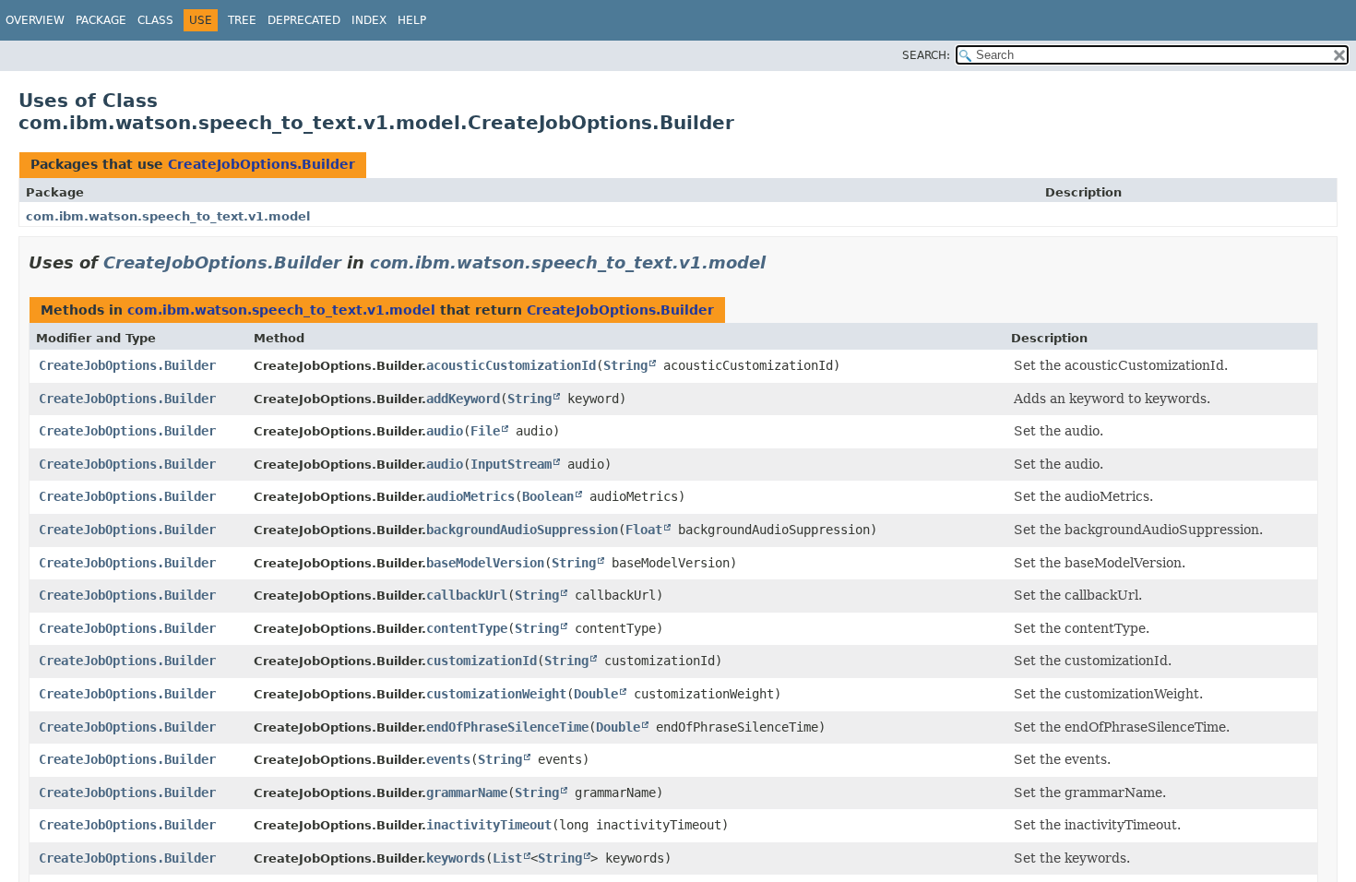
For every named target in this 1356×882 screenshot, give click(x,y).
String (625, 365)
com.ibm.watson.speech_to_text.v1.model (168, 216)
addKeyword (463, 398)
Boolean (548, 496)
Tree (242, 20)
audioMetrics (470, 496)
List (507, 858)
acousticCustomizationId (511, 365)
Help (412, 20)
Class (155, 20)
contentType (466, 628)
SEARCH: (926, 55)
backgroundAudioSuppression (522, 529)
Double (596, 693)
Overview (35, 20)
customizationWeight (496, 693)
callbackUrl (466, 595)
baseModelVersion (485, 562)
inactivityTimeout (489, 824)
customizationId (481, 660)
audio (444, 430)
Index (369, 20)
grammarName (466, 792)
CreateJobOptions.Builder (261, 164)
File (485, 430)
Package (101, 20)
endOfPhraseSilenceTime (507, 727)
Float (643, 529)
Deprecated (304, 20)
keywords (455, 858)
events (448, 759)
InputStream (511, 464)
